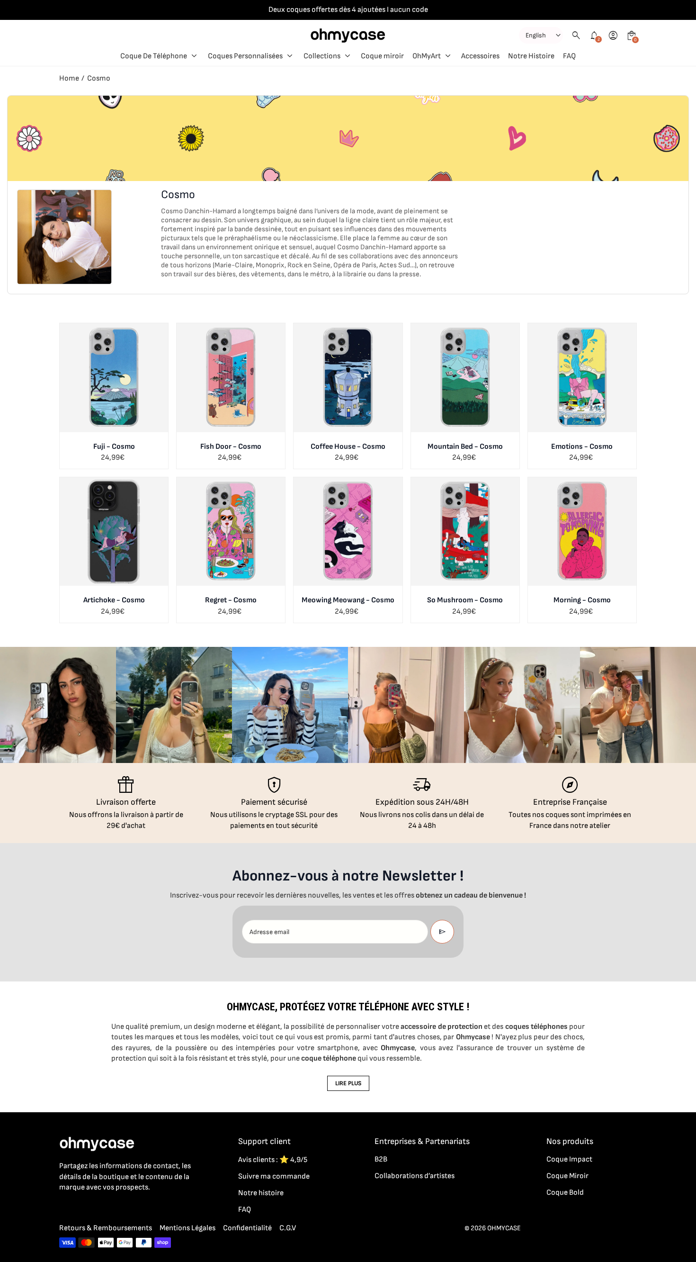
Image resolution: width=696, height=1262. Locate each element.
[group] (58, 705)
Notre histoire (261, 1193)
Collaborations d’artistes (415, 1175)
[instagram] (83, 1208)
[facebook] (65, 1208)
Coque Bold (565, 1192)
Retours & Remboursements (105, 1228)
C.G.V (287, 1228)
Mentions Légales (187, 1228)
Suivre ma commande (274, 1176)
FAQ (244, 1209)
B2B (381, 1159)
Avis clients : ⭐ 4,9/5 (272, 1159)
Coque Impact (569, 1159)
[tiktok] (102, 1208)
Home (69, 78)
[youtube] (121, 1208)
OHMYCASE (504, 1228)
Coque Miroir (567, 1175)
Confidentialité (247, 1228)
